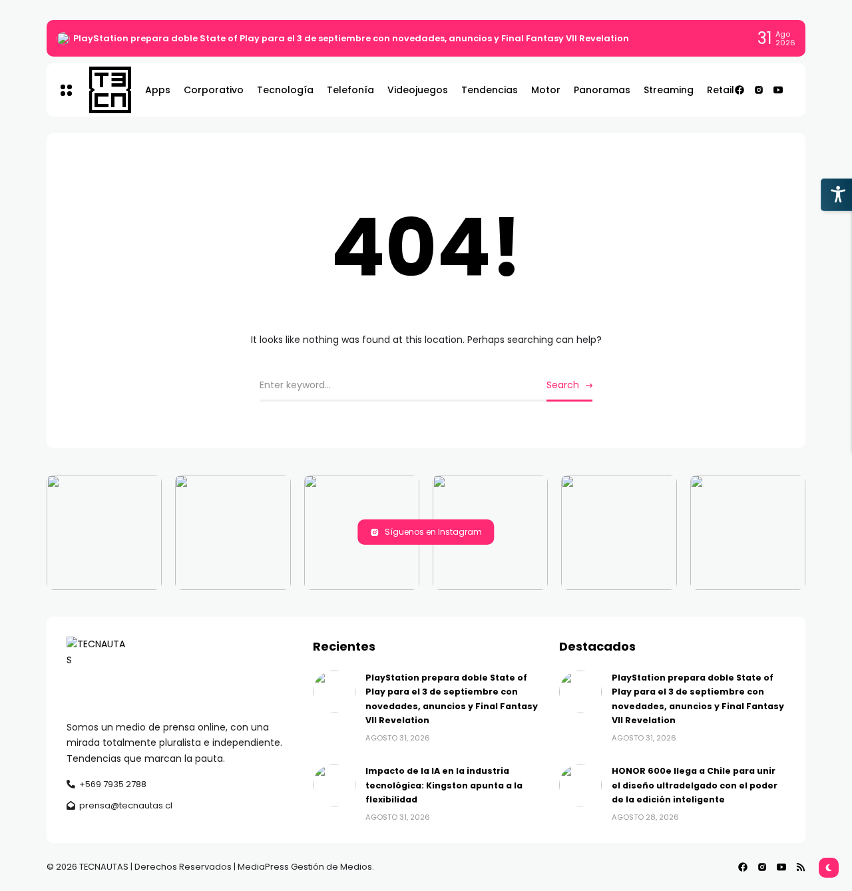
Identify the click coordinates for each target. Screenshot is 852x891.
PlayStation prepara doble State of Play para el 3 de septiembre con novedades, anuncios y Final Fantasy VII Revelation (351, 38)
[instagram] (758, 90)
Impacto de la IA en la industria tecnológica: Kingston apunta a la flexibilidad (444, 785)
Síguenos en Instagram (433, 531)
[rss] (800, 867)
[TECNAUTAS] (103, 90)
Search (562, 385)
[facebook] (739, 90)
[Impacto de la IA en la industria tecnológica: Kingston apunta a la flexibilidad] (334, 785)
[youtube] (778, 90)
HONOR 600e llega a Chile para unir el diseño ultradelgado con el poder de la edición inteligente (694, 785)
